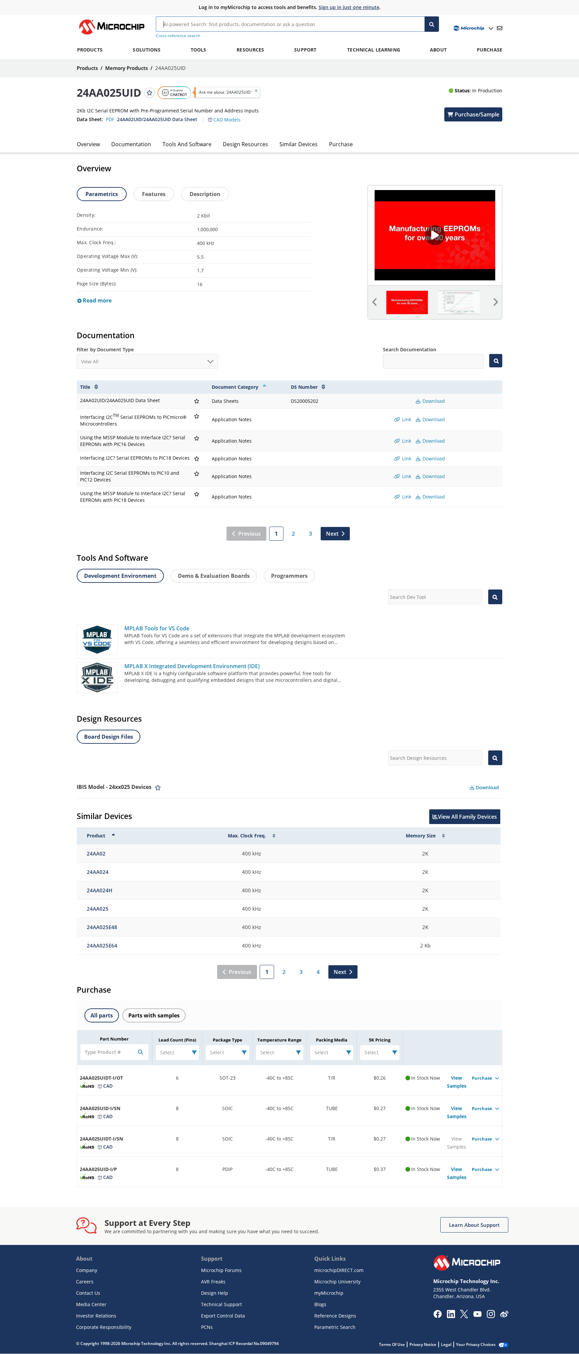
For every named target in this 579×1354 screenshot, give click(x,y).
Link (406, 419)
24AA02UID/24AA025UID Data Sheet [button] (157, 119)
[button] (227, 116)
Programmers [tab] (289, 575)
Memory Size (421, 835)
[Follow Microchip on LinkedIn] (451, 1316)
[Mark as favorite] (158, 788)
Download (433, 401)
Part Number (114, 1039)
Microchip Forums (221, 1270)
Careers (84, 1281)
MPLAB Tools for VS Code (156, 628)
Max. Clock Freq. (247, 835)
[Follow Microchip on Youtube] (477, 1315)
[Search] (432, 24)
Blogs (320, 1304)
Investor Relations (96, 1316)
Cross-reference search (178, 35)
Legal (446, 1344)
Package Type (227, 1040)
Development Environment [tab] (120, 575)
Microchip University (337, 1281)
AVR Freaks (213, 1281)
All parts (101, 1015)
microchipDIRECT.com (339, 1270)
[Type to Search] (495, 360)
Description (205, 194)
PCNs (207, 1327)
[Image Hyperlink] (111, 34)
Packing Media (331, 1040)
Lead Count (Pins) (177, 1040)
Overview (88, 144)
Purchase (341, 144)
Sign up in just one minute (349, 7)
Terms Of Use (392, 1344)
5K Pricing (379, 1040)
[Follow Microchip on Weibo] (504, 1315)
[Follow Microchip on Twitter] (464, 1316)
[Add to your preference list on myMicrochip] (149, 92)
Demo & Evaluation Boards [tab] (214, 575)
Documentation (131, 144)
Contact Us (88, 1293)
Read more (96, 300)
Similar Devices (298, 144)
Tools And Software (187, 144)
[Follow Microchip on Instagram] (491, 1316)
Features (154, 194)
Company (86, 1270)
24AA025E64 (102, 945)
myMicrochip (328, 1293)
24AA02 (96, 853)
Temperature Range (279, 1040)
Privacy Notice (422, 1344)
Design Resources (245, 144)
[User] (472, 28)
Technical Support (221, 1304)
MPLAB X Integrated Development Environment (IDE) (192, 666)
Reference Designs (335, 1316)
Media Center (91, 1304)
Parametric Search (335, 1327)
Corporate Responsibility (103, 1327)
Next (332, 533)
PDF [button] (110, 119)
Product (96, 835)
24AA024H (99, 890)
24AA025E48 (102, 927)
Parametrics (101, 194)
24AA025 (98, 908)
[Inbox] (499, 28)
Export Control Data (223, 1316)
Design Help (214, 1293)
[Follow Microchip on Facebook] (437, 1316)
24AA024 (98, 872)
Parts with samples (154, 1015)
